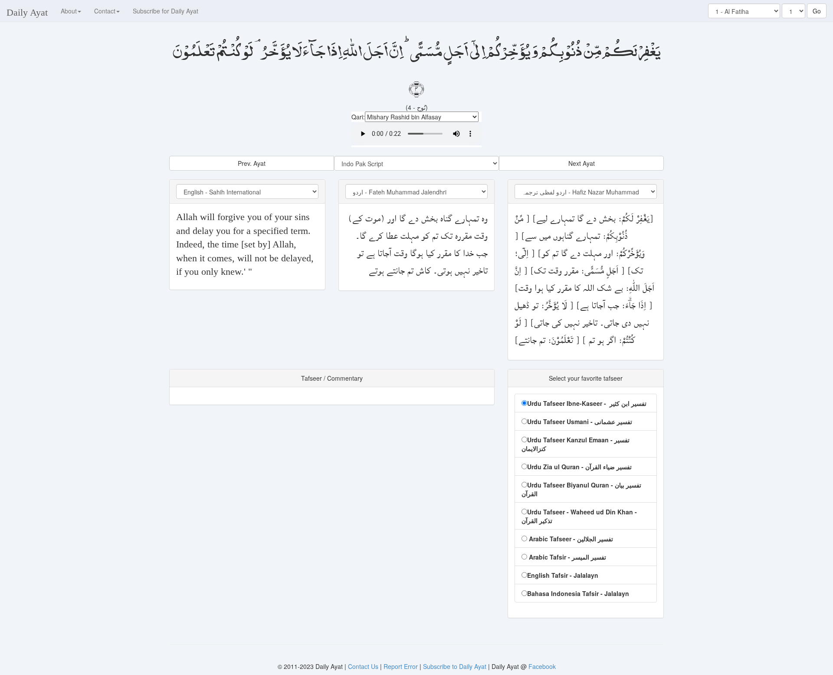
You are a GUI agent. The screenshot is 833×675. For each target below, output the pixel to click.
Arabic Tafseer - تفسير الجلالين (570, 538)
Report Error (401, 666)
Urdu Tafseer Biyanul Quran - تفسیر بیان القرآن (581, 489)
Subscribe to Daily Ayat (454, 666)
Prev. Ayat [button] (252, 163)
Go (817, 11)
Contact (104, 11)
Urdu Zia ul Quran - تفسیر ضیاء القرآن (579, 466)
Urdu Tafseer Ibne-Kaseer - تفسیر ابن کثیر (586, 403)
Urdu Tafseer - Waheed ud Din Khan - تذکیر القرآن (579, 516)
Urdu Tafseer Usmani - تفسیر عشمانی (579, 421)
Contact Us (364, 666)
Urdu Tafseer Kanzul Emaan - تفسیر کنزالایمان (575, 444)
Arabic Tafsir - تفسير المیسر (566, 557)
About (69, 11)
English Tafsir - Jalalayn (562, 575)
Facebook (542, 666)
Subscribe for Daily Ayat (165, 11)
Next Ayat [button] (581, 163)
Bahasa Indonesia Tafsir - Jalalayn (578, 593)
